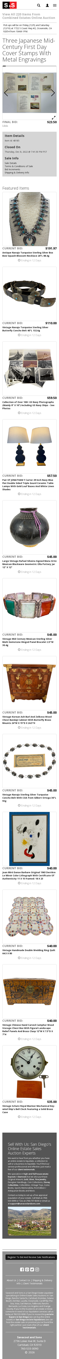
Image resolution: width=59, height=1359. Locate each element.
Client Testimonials (32, 1283)
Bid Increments (12, 169)
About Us (11, 1280)
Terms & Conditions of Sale (19, 166)
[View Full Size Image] (53, 117)
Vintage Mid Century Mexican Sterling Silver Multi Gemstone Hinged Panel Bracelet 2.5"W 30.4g (27, 642)
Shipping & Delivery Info (17, 172)
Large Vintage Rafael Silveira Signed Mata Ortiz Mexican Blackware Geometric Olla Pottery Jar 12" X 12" (29, 564)
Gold (26, 1179)
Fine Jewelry (40, 1179)
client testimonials (26, 1169)
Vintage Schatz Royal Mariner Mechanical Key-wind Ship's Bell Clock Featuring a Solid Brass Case (28, 1109)
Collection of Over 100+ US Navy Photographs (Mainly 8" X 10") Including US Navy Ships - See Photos (28, 405)
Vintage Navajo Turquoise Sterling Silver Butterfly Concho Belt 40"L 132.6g (25, 329)
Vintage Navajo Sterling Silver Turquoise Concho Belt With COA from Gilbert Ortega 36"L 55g (29, 797)
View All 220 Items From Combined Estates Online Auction (28, 16)
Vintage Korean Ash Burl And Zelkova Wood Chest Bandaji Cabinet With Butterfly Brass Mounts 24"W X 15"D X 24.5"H (27, 719)
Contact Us (24, 1280)
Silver (31, 1179)
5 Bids (5, 125)
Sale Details (11, 163)
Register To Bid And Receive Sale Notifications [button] (31, 1257)
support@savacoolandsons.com (25, 1203)
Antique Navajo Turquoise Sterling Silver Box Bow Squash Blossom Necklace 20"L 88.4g (27, 254)
